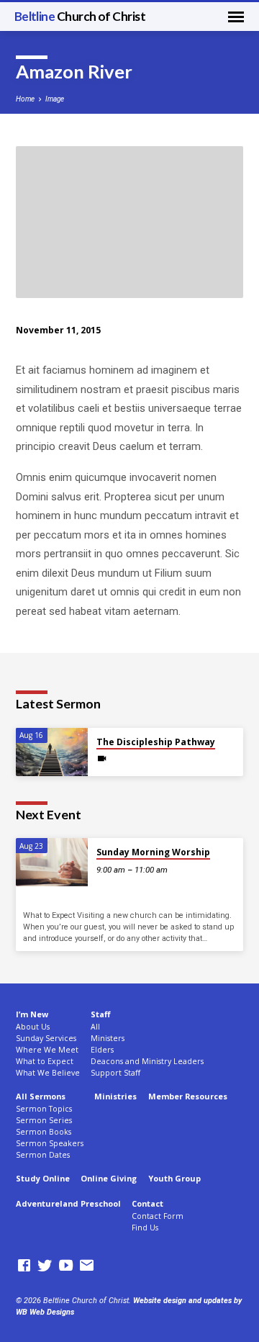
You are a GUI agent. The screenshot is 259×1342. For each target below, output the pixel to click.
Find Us (145, 1227)
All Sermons (40, 1096)
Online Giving (109, 1178)
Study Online (43, 1178)
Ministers (107, 1038)
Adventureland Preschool (68, 1203)
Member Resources (187, 1096)
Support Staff (115, 1073)
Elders (102, 1050)
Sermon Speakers (49, 1143)
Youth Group (174, 1178)
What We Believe (48, 1073)
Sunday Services (46, 1038)
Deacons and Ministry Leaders (147, 1061)
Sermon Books (43, 1132)
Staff (100, 1014)
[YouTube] (66, 1266)
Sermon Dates (43, 1155)
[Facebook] (24, 1266)
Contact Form (157, 1216)
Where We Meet (47, 1050)
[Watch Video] (101, 758)
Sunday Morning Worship (153, 852)
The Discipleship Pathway (155, 742)
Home (25, 99)
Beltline (80, 16)
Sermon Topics (44, 1109)
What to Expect (44, 1061)
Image (54, 99)
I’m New (32, 1014)
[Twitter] (45, 1266)
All (95, 1027)
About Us (33, 1027)
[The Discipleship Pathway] (52, 752)
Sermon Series (44, 1120)
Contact (147, 1203)
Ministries (115, 1096)
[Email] (86, 1266)
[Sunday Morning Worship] (52, 862)
